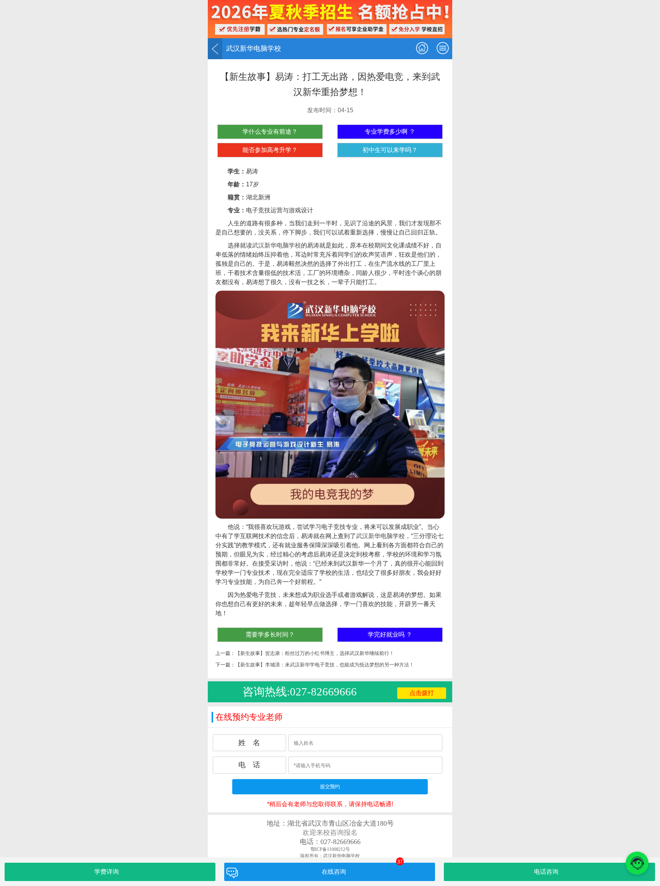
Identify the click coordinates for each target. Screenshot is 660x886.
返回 (215, 48)
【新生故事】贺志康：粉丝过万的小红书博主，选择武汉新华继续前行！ (314, 653)
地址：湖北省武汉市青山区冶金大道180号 (330, 823)
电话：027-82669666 (330, 842)
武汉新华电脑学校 (276, 245)
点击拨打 (421, 693)
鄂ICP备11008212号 (330, 849)
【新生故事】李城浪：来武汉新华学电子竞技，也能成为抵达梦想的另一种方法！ (324, 665)
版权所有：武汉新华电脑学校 (330, 856)
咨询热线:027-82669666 (300, 692)
